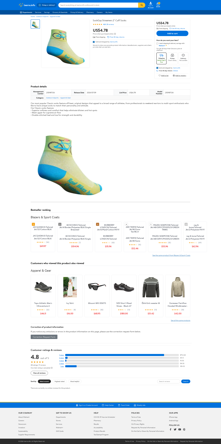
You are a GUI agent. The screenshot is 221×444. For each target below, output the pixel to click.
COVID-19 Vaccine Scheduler (104, 417)
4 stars (61, 358)
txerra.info (114, 42)
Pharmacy (90, 12)
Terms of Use (136, 417)
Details (175, 71)
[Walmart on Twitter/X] (175, 429)
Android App (173, 420)
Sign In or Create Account (88, 405)
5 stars (61, 355)
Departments (27, 12)
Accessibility (98, 427)
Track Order (125, 405)
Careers (99, 12)
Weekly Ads (141, 405)
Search (185, 381)
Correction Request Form (44, 336)
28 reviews (110, 24)
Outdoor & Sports (42, 16)
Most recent (44, 381)
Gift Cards (59, 431)
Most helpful (74, 381)
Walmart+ (59, 427)
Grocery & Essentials (60, 12)
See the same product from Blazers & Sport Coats (171, 255)
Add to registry (180, 75)
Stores (58, 420)
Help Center (109, 405)
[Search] (141, 5)
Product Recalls (99, 431)
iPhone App (173, 417)
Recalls (96, 424)
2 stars (61, 363)
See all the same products (180, 320)
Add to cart (172, 33)
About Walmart (23, 417)
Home (33, 16)
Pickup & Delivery (76, 12)
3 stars (61, 361)
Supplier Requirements (26, 434)
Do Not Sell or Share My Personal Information (147, 431)
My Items (109, 12)
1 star (62, 366)
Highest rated (59, 381)
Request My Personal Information (143, 427)
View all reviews (39, 373)
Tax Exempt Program (101, 434)
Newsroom (22, 424)
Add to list (164, 75)
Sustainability (23, 431)
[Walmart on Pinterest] (184, 429)
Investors (21, 427)
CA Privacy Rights (137, 424)
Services (38, 12)
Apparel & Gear (55, 16)
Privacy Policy (136, 420)
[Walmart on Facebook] (170, 429)
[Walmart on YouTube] (179, 429)
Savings (46, 12)
